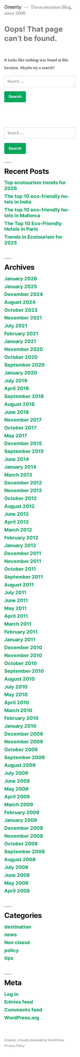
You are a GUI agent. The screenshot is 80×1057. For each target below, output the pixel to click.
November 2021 (23, 318)
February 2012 (21, 538)
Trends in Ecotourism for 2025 (33, 240)
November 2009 (23, 741)
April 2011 (16, 616)
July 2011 (15, 592)
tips (8, 958)
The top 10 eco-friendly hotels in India (36, 199)
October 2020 (21, 357)
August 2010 (19, 679)
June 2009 (17, 781)
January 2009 (20, 820)
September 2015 (24, 451)
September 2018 (24, 396)
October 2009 (21, 749)
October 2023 (20, 310)
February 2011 (20, 632)
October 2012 (20, 498)
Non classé (17, 942)
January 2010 (20, 726)
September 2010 (24, 671)
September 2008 (24, 851)
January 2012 (20, 545)
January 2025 (20, 286)
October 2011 (20, 569)
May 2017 (15, 436)
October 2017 (20, 428)
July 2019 (15, 381)
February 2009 (21, 812)
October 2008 (21, 844)
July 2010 (15, 687)
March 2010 (18, 710)
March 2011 (17, 624)
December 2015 (23, 443)
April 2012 (16, 522)
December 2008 (23, 828)
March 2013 (18, 475)
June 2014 (16, 459)
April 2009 (17, 796)
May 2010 (16, 694)
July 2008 (16, 867)
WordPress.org (21, 1018)
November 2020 (23, 349)
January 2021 (20, 341)
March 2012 (18, 530)
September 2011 (23, 577)
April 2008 (17, 891)
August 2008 (20, 859)
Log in (11, 994)
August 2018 (19, 404)
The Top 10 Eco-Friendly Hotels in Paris (33, 226)
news (10, 934)
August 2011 (19, 585)
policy (11, 950)
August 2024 (20, 302)
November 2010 (23, 655)
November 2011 (22, 561)
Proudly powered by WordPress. (41, 1040)
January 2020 (20, 373)
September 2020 (24, 365)
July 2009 (16, 773)
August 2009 (20, 765)
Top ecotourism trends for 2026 (35, 185)
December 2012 (23, 483)
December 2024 (23, 294)
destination (17, 927)
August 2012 (19, 506)
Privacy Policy (14, 1046)
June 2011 (16, 600)
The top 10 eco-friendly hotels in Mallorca (36, 212)
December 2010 (23, 647)
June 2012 (16, 514)
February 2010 (21, 718)
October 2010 (20, 663)
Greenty (13, 7)
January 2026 (20, 278)
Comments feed (23, 1010)
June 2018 (16, 412)
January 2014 (20, 467)
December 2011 (22, 553)
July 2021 (15, 326)
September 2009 (24, 757)
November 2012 (23, 490)
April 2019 (16, 388)
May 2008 (16, 883)
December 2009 (23, 734)
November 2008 (23, 836)
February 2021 (21, 333)
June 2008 (17, 875)
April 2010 (16, 702)
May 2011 (15, 608)
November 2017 (23, 420)
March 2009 (18, 804)
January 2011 (19, 639)
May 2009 (16, 789)
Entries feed (18, 1002)
